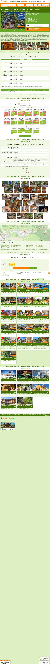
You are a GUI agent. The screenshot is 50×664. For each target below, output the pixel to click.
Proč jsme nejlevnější (3, 414)
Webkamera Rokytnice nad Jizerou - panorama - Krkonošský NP (30, 249)
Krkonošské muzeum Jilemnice (6, 405)
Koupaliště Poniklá (40, 246)
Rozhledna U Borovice (28, 246)
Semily (14, 11)
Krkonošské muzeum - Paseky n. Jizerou (43, 244)
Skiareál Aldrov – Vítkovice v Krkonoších (7, 378)
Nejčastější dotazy (14, 414)
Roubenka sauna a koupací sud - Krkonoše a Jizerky (9, 330)
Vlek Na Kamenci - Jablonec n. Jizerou (5, 244)
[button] (25, 232)
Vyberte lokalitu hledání (4, 3)
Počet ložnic (39, 3)
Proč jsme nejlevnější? (23, 1)
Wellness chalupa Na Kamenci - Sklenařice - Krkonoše (9, 289)
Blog (37, 414)
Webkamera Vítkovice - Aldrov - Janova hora (43, 249)
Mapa (28, 52)
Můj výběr (29, 1)
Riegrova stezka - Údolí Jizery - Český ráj (23, 405)
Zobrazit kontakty (13, 301)
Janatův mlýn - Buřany (28, 244)
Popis (18, 52)
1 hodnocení (47, 284)
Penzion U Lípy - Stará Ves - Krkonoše (6, 357)
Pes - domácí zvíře (9, 6)
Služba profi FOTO (20, 414)
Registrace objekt (44, 414)
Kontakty (44, 1)
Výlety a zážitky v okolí (25, 54)
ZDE (12, 306)
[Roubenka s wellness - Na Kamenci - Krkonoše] (8, 190)
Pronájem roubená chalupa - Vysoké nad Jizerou (40, 303)
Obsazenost (13, 52)
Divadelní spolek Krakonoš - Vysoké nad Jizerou (5, 246)
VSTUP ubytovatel (33, 1)
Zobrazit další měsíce (25, 136)
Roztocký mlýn (40, 245)
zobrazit (20, 26)
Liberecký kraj (17, 11)
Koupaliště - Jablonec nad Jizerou (17, 245)
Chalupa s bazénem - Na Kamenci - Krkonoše (40, 289)
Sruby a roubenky (32, 6)
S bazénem (17, 6)
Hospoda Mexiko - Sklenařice (29, 245)
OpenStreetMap (45, 240)
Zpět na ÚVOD (47, 415)
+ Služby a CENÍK (5, 660)
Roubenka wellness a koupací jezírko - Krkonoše (24, 330)
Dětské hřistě (14, 6)
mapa (29, 11)
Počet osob (35, 3)
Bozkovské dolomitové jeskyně (22, 378)
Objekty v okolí (40, 52)
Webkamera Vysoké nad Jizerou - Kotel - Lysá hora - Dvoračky (18, 249)
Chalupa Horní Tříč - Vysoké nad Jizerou (7, 303)
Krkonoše (38, 10)
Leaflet (42, 240)
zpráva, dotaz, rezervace (34, 29)
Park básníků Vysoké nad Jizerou (5, 245)
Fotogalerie (23, 52)
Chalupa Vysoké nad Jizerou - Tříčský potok (23, 303)
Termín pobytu (19, 3)
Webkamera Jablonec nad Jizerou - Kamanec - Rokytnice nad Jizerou (5, 249)
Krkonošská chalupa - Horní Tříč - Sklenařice (40, 330)
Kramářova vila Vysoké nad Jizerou (17, 244)
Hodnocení (33, 52)
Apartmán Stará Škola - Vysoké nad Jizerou (23, 289)
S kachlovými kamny (37, 6)
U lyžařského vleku (42, 6)
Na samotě (20, 6)
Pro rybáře (28, 6)
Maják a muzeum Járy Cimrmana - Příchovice (40, 378)
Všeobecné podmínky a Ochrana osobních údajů (29, 414)
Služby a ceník (9, 414)
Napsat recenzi (33, 268)
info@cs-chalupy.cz (12, 418)
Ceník (7, 52)
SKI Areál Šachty (15, 246)
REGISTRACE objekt (39, 1)
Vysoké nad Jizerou (7, 11)
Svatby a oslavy (48, 6)
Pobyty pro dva (24, 6)
